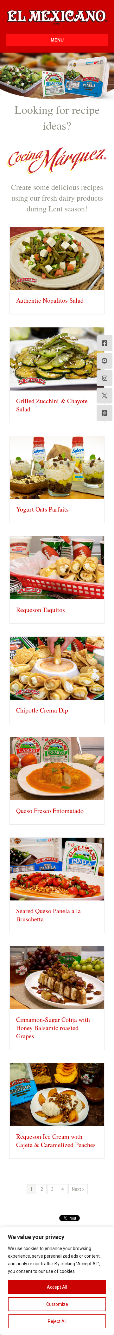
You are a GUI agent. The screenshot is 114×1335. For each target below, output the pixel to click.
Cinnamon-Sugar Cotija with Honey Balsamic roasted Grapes (53, 1027)
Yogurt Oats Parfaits (42, 509)
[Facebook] (104, 343)
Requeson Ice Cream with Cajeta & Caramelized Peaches (56, 1140)
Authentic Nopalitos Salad (50, 300)
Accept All (57, 1287)
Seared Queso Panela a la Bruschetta (48, 914)
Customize (57, 1304)
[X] (104, 395)
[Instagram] (104, 378)
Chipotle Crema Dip (42, 710)
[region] (57, 1281)
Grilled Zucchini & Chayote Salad (52, 405)
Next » (78, 1189)
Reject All (57, 1321)
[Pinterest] (104, 413)
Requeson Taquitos (40, 609)
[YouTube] (104, 361)
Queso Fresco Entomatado (50, 810)
